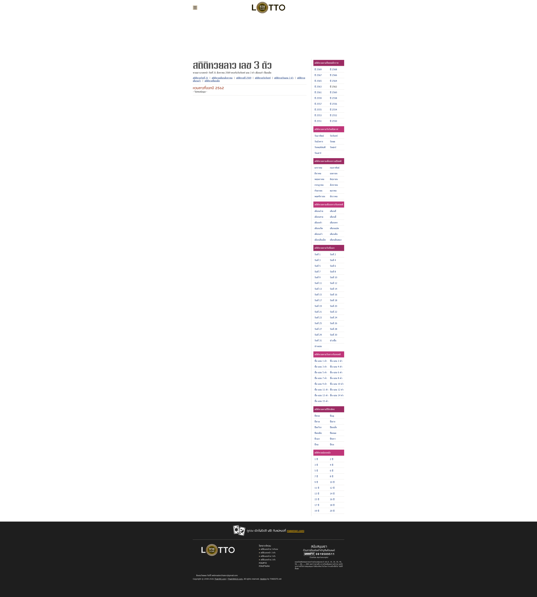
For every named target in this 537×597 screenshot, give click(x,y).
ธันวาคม (334, 196)
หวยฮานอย (264, 565)
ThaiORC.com (220, 579)
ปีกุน (332, 444)
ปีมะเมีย (318, 432)
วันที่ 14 (333, 288)
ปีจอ (317, 444)
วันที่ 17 (318, 300)
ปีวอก (317, 438)
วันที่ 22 (333, 311)
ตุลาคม (333, 190)
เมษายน (333, 173)
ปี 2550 (333, 121)
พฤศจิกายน (320, 196)
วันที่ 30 (333, 334)
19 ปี (317, 510)
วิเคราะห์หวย (265, 545)
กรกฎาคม (319, 184)
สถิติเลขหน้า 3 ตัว (268, 552)
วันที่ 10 (333, 277)
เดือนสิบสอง (335, 239)
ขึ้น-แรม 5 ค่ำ (321, 372)
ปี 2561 (318, 92)
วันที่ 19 (318, 306)
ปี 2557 (318, 103)
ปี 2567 (318, 75)
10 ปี (332, 482)
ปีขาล (317, 421)
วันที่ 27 (318, 328)
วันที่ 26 (333, 323)
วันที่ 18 (333, 300)
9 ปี (316, 482)
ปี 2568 (333, 69)
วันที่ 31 (318, 340)
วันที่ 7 (318, 271)
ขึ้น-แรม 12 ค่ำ (337, 389)
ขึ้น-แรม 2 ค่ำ (336, 360)
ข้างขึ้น (333, 340)
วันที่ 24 (333, 317)
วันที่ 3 (318, 260)
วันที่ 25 (318, 323)
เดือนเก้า (319, 233)
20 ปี (332, 510)
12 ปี (332, 487)
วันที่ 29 (318, 334)
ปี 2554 (333, 109)
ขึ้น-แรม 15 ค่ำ (321, 401)
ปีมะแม (333, 432)
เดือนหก (334, 222)
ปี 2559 (318, 98)
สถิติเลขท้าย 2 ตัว (268, 559)
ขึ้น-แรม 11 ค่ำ (321, 389)
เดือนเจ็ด (319, 228)
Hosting (263, 579)
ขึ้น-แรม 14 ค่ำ (337, 395)
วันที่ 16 (333, 294)
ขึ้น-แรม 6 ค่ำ (336, 372)
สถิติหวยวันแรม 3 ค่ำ (284, 77)
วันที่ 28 (333, 328)
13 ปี (317, 493)
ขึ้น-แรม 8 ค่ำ (336, 378)
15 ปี (317, 499)
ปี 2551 (318, 121)
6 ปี (331, 470)
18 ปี (332, 505)
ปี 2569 (318, 69)
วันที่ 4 (333, 260)
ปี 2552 (333, 115)
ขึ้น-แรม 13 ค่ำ (321, 395)
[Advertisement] (268, 37)
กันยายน (318, 190)
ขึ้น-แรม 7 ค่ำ (321, 378)
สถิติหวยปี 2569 (243, 77)
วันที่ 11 (318, 283)
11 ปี (317, 487)
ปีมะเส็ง (333, 427)
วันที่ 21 (318, 311)
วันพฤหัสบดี (320, 147)
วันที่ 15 (318, 294)
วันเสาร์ (318, 152)
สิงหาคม (334, 184)
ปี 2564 (333, 80)
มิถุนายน (334, 179)
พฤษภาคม (319, 179)
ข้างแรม (318, 346)
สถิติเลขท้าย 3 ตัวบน (269, 549)
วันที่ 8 (333, 271)
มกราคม (318, 167)
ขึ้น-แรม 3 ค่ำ (321, 366)
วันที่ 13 (318, 288)
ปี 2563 (318, 86)
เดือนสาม (319, 216)
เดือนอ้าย (319, 210)
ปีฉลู (332, 415)
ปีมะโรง (318, 427)
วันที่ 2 (333, 254)
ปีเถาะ (332, 421)
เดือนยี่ (333, 210)
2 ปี (331, 459)
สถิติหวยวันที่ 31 (200, 77)
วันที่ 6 (333, 265)
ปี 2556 (333, 103)
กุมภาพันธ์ (334, 167)
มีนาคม (318, 173)
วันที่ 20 (333, 306)
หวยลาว (263, 562)
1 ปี (316, 459)
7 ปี (316, 476)
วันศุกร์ (333, 147)
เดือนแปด (334, 228)
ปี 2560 (333, 92)
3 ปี (316, 464)
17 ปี (317, 505)
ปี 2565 (318, 80)
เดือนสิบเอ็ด (320, 239)
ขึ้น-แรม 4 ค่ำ (336, 366)
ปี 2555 (318, 109)
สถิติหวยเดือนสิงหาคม (222, 77)
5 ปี (316, 470)
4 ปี (331, 464)
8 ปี (331, 476)
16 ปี (332, 499)
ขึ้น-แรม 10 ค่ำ (337, 383)
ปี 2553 (318, 115)
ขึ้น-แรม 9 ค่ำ (321, 383)
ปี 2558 (333, 98)
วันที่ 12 (333, 283)
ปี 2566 (333, 75)
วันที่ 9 (318, 277)
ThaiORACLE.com (235, 579)
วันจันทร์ (334, 135)
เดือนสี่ (333, 216)
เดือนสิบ (334, 233)
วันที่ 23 (318, 317)
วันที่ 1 (318, 254)
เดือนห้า (318, 222)
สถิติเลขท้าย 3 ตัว (268, 556)
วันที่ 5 (318, 265)
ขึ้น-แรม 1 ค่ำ (321, 360)
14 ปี (332, 493)
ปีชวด (317, 415)
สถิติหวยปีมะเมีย (212, 80)
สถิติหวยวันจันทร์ (263, 77)
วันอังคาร (319, 141)
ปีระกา (333, 438)
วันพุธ (332, 141)
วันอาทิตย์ (319, 135)
